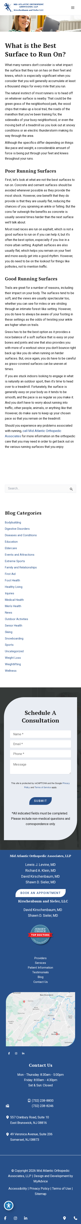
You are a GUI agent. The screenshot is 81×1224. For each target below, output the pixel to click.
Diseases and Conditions (21, 535)
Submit (40, 801)
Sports (9, 645)
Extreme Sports (15, 561)
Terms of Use (61, 1188)
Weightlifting (13, 664)
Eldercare (11, 548)
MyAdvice (40, 1181)
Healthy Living (13, 587)
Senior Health (13, 625)
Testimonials (40, 972)
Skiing (8, 632)
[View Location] (8, 1117)
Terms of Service (43, 787)
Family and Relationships (21, 567)
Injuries (9, 593)
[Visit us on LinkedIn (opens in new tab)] (23, 1053)
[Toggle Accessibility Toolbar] (8, 1205)
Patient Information (40, 967)
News (8, 612)
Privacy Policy (39, 1188)
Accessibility (17, 1188)
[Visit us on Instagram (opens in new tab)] (16, 1053)
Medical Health (14, 600)
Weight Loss (13, 658)
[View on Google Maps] (40, 1019)
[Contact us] (75, 1218)
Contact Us (40, 982)
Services (40, 963)
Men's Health (13, 606)
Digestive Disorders (17, 529)
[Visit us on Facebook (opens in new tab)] (9, 1053)
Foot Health (12, 580)
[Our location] (64, 1218)
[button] (41, 893)
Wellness (11, 670)
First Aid (10, 574)
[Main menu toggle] (72, 7)
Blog (40, 977)
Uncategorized (14, 651)
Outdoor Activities (16, 619)
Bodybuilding (13, 522)
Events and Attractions (19, 554)
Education (11, 541)
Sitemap (40, 1194)
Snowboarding (14, 638)
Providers (40, 958)
